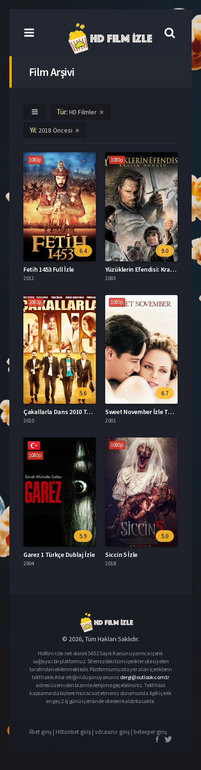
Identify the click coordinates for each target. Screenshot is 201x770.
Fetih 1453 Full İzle (48, 269)
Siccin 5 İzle (121, 554)
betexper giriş (150, 732)
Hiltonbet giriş (73, 732)
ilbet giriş (40, 732)
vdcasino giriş (112, 732)
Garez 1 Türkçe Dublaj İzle (58, 554)
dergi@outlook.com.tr (144, 677)
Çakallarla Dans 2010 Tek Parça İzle (72, 411)
